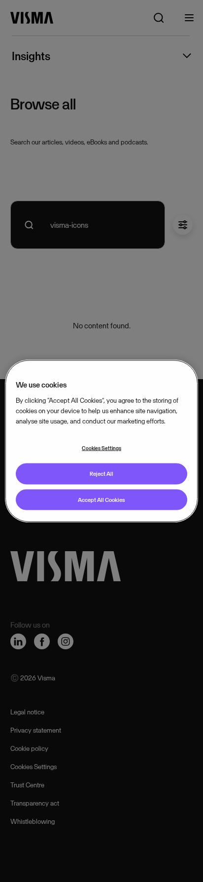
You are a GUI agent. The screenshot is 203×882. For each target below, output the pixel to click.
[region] (101, 441)
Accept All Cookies (101, 499)
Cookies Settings (101, 447)
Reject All (101, 473)
